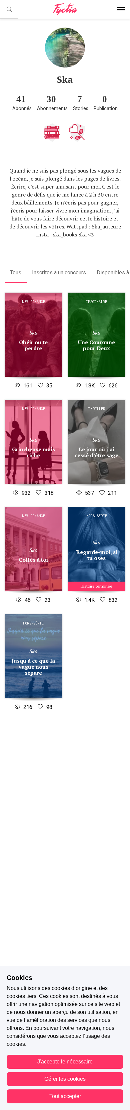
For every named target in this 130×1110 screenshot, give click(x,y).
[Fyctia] (65, 9)
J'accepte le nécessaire (65, 1061)
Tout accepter (65, 1096)
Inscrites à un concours (59, 272)
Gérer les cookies (65, 1079)
